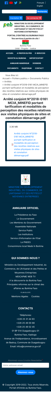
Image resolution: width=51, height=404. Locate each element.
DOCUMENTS (12, 68)
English (40, 6)
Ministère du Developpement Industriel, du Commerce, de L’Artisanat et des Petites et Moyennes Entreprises (25, 268)
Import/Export (36, 58)
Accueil (9, 53)
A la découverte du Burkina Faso (25, 280)
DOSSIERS (37, 63)
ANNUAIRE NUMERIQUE (19, 63)
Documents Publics (39, 78)
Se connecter (33, 18)
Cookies (35, 296)
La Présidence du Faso (25, 214)
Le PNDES (26, 242)
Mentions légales (20, 296)
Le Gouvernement (25, 218)
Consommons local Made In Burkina (25, 246)
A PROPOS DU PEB (24, 53)
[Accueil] (7, 24)
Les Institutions (25, 234)
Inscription (15, 18)
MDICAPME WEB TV (26, 276)
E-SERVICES (40, 53)
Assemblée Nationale (25, 226)
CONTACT (39, 68)
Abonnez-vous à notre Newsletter (25, 360)
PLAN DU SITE (25, 292)
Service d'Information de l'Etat (25, 238)
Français (40, 3)
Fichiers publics (19, 78)
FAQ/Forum (27, 68)
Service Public (26, 230)
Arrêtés (8, 81)
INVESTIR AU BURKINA (17, 58)
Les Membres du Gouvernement (25, 222)
